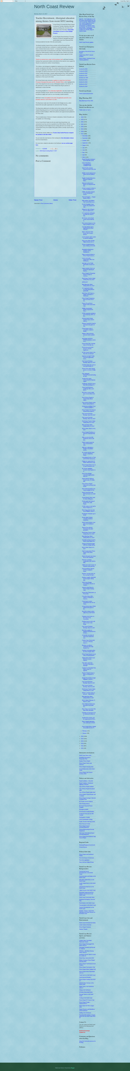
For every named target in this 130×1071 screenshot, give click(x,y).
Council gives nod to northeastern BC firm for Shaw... (88, 603)
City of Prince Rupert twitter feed (87, 792)
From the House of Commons (86, 857)
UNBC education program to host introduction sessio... (88, 193)
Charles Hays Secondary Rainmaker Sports (85, 941)
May (83, 152)
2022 (82, 121)
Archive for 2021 (83, 75)
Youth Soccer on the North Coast (87, 975)
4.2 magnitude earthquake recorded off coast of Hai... (88, 214)
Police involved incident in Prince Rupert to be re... (88, 255)
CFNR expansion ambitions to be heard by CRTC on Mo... (89, 315)
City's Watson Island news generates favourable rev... (88, 705)
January (84, 733)
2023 (82, 119)
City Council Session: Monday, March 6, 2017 (88, 686)
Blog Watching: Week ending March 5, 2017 (88, 697)
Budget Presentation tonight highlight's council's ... (89, 678)
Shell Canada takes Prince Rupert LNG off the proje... (88, 552)
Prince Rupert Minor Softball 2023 (87, 969)
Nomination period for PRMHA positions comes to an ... (89, 340)
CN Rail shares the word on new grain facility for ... (89, 365)
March (84, 157)
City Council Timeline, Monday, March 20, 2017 (88, 362)
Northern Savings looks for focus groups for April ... (88, 574)
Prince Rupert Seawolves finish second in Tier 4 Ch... (88, 300)
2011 (82, 748)
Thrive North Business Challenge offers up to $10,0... (88, 389)
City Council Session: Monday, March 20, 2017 (88, 418)
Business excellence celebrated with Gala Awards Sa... (87, 647)
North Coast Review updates (86, 42)
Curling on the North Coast (85, 998)
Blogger (72, 1068)
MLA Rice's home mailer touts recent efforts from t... (88, 394)
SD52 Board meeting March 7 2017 (48, 150)
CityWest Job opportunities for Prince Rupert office (88, 651)
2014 (82, 741)
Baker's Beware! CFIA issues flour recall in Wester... (87, 233)
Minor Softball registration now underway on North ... (88, 723)
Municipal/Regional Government (87, 845)
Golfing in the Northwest (85, 1012)
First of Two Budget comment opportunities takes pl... (88, 475)
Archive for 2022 (83, 73)
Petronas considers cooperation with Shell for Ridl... (88, 561)
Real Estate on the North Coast (87, 903)
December (85, 135)
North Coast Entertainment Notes (87, 922)
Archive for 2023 (83, 71)
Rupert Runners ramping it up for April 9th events (88, 160)
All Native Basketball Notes (86, 992)
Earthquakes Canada (84, 817)
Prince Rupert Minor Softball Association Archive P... (89, 727)
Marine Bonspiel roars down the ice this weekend (89, 557)
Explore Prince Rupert (84, 761)
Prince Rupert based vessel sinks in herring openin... (89, 655)
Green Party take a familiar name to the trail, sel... (88, 344)
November (85, 138)
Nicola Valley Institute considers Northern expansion (87, 519)
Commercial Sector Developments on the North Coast (86, 873)
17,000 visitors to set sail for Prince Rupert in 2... (89, 507)
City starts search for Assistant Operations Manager (88, 664)
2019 (82, 129)
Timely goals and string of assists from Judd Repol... (88, 502)
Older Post (72, 200)
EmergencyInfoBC (83, 809)
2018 (82, 131)
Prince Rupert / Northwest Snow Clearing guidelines (87, 59)
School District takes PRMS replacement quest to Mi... (89, 608)
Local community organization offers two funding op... (88, 259)
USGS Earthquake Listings (86, 819)
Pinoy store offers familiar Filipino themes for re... (88, 241)
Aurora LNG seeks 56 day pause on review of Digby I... (89, 370)
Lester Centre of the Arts (85, 924)
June (83, 150)
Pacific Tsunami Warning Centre (87, 821)
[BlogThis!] (52, 148)
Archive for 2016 (83, 86)
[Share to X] (54, 148)
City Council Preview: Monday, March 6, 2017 (88, 682)
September (85, 143)
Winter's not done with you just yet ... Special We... (88, 693)
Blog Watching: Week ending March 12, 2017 (88, 537)
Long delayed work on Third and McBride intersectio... (89, 458)
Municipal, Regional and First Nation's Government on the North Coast (86, 894)
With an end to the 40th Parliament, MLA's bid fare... (88, 439)
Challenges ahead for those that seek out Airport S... (88, 384)
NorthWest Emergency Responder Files (85, 758)
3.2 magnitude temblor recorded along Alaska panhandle (88, 289)
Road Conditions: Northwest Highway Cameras (86, 784)
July (83, 147)
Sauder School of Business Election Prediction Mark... (88, 179)
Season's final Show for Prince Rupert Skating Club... (88, 589)
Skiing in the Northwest (85, 990)
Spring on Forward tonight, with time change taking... (89, 544)
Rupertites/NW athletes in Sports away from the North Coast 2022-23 (87, 1016)
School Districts (83, 847)
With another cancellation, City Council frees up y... (88, 201)
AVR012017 (85, 282)
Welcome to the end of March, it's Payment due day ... (88, 184)
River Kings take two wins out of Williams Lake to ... (88, 510)
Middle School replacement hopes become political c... (88, 174)
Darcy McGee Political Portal (86, 862)
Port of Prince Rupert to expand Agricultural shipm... (88, 399)
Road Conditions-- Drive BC (86, 781)
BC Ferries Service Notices (86, 801)
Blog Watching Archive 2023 (86, 100)
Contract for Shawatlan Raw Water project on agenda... (89, 669)
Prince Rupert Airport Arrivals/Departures (84, 826)
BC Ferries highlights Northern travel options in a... (88, 470)
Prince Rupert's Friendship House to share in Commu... (88, 275)
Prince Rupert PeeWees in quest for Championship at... (88, 433)
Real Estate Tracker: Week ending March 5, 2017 (88, 689)
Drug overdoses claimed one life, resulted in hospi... (88, 570)
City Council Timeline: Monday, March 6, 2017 (88, 627)
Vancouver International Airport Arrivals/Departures (86, 833)
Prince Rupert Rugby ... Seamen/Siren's (85, 1003)
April (83, 154)
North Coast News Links (85, 755)
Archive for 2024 (83, 69)
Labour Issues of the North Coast (87, 890)
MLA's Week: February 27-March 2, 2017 (88, 701)
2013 (82, 743)
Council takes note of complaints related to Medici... (87, 330)
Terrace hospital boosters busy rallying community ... (88, 246)
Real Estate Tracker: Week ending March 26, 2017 (88, 279)
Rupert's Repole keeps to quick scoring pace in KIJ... (88, 674)
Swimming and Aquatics (85, 977)
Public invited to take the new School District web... (88, 444)
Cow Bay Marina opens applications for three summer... (88, 228)
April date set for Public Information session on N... (88, 264)
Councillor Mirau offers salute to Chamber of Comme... (87, 597)
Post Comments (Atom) (47, 203)
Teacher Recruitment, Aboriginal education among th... (87, 529)
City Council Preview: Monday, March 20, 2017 (88, 414)
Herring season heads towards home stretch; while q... (88, 320)
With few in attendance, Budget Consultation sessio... (87, 449)
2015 (82, 738)
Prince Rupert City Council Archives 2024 (85, 773)
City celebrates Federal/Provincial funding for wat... (89, 375)
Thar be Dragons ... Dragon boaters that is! (88, 197)
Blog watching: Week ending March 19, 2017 (88, 425)
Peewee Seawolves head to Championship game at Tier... (89, 325)
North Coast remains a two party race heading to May (88, 524)
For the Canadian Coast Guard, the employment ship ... (88, 206)
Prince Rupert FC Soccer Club (86, 1000)
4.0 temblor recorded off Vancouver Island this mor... (88, 636)
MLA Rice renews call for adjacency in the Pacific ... (88, 613)
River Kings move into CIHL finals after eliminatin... (89, 709)
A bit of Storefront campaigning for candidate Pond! (86, 164)
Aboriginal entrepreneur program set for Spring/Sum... (87, 251)
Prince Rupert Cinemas (85, 927)
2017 (82, 133)
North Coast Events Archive (86, 93)
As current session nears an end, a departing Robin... (88, 454)
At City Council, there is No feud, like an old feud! (88, 353)
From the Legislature (84, 860)
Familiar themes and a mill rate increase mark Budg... (88, 623)
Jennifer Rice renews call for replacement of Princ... (89, 718)
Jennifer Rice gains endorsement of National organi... (88, 380)
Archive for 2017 (83, 84)
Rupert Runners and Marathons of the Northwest (87, 1010)
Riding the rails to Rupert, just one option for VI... (88, 210)
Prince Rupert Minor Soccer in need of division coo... (89, 465)
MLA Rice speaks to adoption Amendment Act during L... (88, 631)
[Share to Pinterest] (57, 148)
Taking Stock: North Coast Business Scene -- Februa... (88, 659)
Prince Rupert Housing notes (86, 766)
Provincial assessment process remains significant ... (87, 349)
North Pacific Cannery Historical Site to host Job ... (89, 169)
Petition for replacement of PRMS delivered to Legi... (89, 462)
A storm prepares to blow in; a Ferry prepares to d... (89, 189)
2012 (82, 745)
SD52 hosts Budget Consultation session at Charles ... (88, 584)
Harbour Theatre (83, 929)
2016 (82, 736)
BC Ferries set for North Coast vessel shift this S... (88, 219)
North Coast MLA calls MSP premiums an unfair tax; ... (88, 494)
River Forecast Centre (84, 823)
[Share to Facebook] (55, 148)
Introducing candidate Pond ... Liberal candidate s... (88, 407)
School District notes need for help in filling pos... (88, 498)
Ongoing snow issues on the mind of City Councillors (88, 618)
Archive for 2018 (83, 82)
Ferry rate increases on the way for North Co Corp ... (88, 224)
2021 (82, 124)
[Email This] (51, 148)
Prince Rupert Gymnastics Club (87, 967)
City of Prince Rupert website (86, 786)
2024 (82, 117)
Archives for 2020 (83, 77)
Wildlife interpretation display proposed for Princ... (87, 310)
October (84, 140)
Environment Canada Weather (86, 811)
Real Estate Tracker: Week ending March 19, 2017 (88, 422)
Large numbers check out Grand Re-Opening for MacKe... (88, 270)
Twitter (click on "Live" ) (85, 110)
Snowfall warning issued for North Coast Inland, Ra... (88, 540)
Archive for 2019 (83, 79)
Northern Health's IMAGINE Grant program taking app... (89, 579)
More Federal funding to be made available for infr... (88, 489)
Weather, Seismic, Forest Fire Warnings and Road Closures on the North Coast (87, 912)
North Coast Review (54, 6)
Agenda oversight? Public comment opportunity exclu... (88, 357)
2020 (82, 126)
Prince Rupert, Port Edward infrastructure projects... (89, 410)
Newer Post (38, 200)
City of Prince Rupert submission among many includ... (89, 485)
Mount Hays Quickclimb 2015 (86, 958)
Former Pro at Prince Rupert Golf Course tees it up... (88, 305)
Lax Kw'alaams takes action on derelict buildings (89, 237)
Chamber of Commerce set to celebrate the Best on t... (89, 714)
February (84, 731)
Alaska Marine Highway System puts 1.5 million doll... (88, 480)
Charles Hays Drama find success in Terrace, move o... (88, 641)
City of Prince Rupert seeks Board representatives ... (89, 403)
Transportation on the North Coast (87, 905)
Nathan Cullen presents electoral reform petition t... (88, 335)
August (84, 145)
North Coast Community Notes (86, 897)
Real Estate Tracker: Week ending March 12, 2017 (88, 533)
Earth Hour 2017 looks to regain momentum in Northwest (88, 294)
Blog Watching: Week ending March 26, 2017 (88, 285)
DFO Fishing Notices (84, 803)
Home (55, 200)
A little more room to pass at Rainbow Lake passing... (89, 565)
